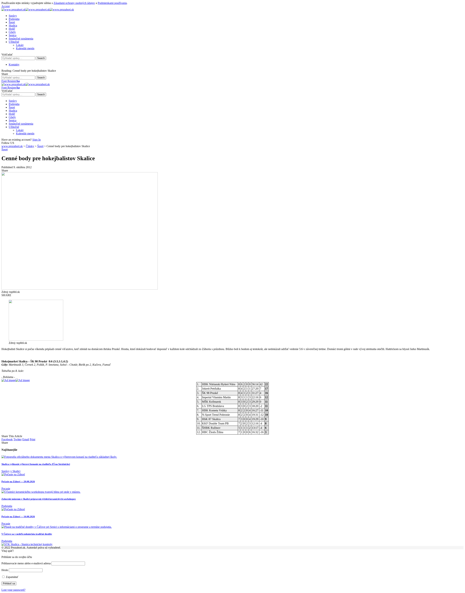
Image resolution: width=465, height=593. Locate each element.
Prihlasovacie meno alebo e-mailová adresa (26, 563)
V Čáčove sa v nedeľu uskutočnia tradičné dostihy (26, 534)
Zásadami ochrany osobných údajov (74, 3)
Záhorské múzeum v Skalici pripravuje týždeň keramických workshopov (38, 499)
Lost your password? (13, 589)
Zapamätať (11, 576)
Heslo (4, 570)
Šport (4, 149)
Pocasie (5, 488)
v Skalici (15, 471)
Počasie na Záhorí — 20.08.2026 (18, 481)
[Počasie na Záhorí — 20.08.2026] (13, 474)
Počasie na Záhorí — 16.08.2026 (18, 516)
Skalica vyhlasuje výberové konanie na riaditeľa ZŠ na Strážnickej (35, 464)
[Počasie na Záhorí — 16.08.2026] (13, 509)
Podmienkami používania (112, 3)
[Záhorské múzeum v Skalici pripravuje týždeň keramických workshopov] (40, 491)
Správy (5, 471)
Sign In (36, 139)
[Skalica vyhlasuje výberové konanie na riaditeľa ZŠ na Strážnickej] (59, 456)
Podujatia (6, 506)
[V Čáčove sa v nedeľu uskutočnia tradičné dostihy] (56, 526)
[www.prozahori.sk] (37, 9)
